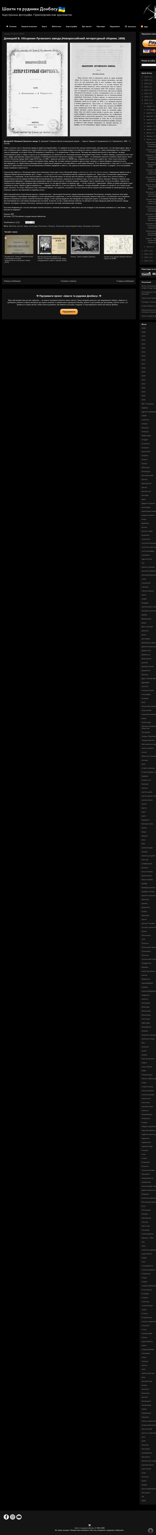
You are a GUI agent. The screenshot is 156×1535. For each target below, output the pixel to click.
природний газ (147, 1178)
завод (26, 226)
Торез (144, 1357)
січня (148, 247)
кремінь (145, 903)
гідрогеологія (147, 559)
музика (144, 1055)
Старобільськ (147, 1317)
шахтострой (146, 1469)
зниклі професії (148, 748)
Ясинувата (146, 1493)
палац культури (148, 1091)
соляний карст (147, 1306)
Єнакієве (145, 698)
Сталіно (145, 1313)
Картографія (71, 26)
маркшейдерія (147, 983)
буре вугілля (146, 483)
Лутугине (145, 955)
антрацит (145, 448)
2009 (144, 332)
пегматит (145, 1110)
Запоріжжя (146, 732)
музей (144, 1051)
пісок (144, 1154)
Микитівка (145, 1007)
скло (143, 1262)
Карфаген (146, 820)
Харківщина (146, 1413)
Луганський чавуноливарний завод (69, 226)
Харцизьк (145, 1417)
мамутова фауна (148, 971)
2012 (144, 344)
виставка (145, 495)
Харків (144, 1409)
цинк (143, 1437)
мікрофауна (146, 1027)
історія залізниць (148, 768)
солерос (145, 1298)
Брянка (144, 479)
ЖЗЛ (143, 702)
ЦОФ (144, 1441)
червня (149, 126)
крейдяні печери (148, 891)
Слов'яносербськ (148, 1270)
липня (149, 123)
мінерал (145, 1031)
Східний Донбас (148, 1349)
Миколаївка (146, 1011)
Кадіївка (145, 776)
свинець (145, 1222)
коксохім (145, 860)
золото (144, 752)
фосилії (145, 1397)
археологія (146, 451)
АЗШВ (144, 416)
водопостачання (148, 515)
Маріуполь (146, 979)
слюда (144, 1278)
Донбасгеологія (148, 666)
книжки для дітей (148, 856)
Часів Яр (145, 1445)
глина (144, 579)
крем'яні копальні (149, 895)
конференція (147, 864)
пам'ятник (146, 1102)
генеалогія (146, 539)
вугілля (20, 226)
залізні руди (33, 226)
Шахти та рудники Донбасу (30, 9)
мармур (145, 987)
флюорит (145, 1389)
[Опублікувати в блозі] (29, 222)
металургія (96, 226)
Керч (143, 840)
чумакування (147, 1453)
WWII (144, 1501)
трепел (144, 1365)
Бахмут (144, 463)
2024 (146, 83)
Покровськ (146, 1162)
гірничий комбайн (149, 571)
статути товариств (149, 1321)
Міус (143, 1043)
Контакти (132, 27)
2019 (146, 100)
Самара (145, 1214)
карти (144, 816)
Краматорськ (147, 876)
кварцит (145, 836)
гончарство (146, 583)
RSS (146, 27)
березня (149, 136)
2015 (146, 257)
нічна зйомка (147, 1067)
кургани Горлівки (148, 923)
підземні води (147, 1146)
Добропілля (146, 651)
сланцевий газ (147, 1266)
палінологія (146, 1098)
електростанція (148, 690)
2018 (146, 103)
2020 (146, 97)
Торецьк (145, 1361)
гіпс (143, 563)
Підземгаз (145, 1138)
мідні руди (146, 1023)
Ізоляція (145, 760)
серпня (149, 120)
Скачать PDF (9, 214)
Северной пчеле (52, 174)
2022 (146, 90)
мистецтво (146, 1019)
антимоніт (146, 444)
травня (149, 129)
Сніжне (144, 1282)
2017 (146, 251)
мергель (145, 999)
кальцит (145, 788)
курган (144, 919)
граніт (144, 595)
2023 (146, 87)
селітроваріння (148, 1234)
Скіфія (144, 1258)
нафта (144, 1063)
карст (144, 812)
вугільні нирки (147, 531)
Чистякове (146, 1449)
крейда (144, 883)
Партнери (101, 26)
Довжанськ (146, 655)
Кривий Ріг (146, 907)
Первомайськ (147, 1114)
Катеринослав (147, 824)
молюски (145, 1047)
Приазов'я (146, 1174)
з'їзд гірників (146, 710)
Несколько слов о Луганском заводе (93, 172)
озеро (144, 1083)
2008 (144, 328)
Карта (44, 26)
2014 (146, 261)
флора (144, 1385)
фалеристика (147, 1381)
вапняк (144, 487)
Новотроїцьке (147, 1075)
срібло (144, 1310)
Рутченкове (146, 1210)
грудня (149, 106)
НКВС (144, 1071)
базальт (145, 459)
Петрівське (146, 1118)
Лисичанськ (43, 226)
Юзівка (144, 1485)
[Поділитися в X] (31, 222)
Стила (144, 1329)
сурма (144, 1345)
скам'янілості (147, 1254)
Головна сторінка (68, 281)
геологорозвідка (148, 551)
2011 (143, 340)
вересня (149, 116)
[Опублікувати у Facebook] (33, 222)
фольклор (146, 1393)
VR (143, 1497)
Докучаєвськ (146, 659)
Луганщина (87, 226)
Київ (143, 844)
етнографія (146, 694)
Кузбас (144, 911)
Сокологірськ (147, 1290)
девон (144, 623)
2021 (146, 93)
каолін (144, 804)
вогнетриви (146, 507)
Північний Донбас (149, 1130)
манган (144, 975)
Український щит (148, 1373)
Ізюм (143, 764)
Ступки (144, 1337)
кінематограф (147, 848)
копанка (145, 868)
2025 (146, 80)
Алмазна (145, 428)
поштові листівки (148, 1170)
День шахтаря (147, 627)
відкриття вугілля (148, 503)
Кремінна (145, 899)
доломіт (145, 663)
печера (144, 1122)
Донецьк (145, 674)
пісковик (145, 1150)
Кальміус (145, 784)
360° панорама (148, 404)
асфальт (145, 455)
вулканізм (145, 535)
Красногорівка (147, 879)
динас (144, 635)
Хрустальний (147, 1429)
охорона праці (147, 1087)
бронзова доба (147, 475)
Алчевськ (145, 432)
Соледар (145, 1294)
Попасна (145, 1166)
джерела (145, 631)
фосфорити (146, 1401)
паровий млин (147, 1106)
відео (144, 499)
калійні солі (146, 780)
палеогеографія (148, 1095)
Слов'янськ (146, 1274)
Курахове (145, 915)
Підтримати (115, 26)
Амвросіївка (146, 436)
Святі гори (146, 1226)
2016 (146, 254)
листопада (150, 110)
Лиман (144, 931)
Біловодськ (146, 471)
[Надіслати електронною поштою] (26, 222)
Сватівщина (146, 1218)
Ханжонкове (146, 1405)
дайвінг (144, 615)
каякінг (144, 828)
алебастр (145, 420)
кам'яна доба (147, 792)
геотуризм (146, 555)
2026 (146, 77)
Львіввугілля (146, 963)
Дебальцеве (146, 619)
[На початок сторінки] (151, 1531)
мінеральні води (148, 1039)
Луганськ (51, 226)
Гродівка (145, 603)
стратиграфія (147, 1333)
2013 (144, 348)
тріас (144, 1369)
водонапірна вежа (149, 511)
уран (143, 1377)
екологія (145, 686)
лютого (149, 139)
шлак (144, 1473)
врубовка (145, 523)
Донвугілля (146, 670)
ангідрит (145, 440)
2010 (144, 336)
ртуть (144, 1206)
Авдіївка (145, 408)
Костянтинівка (147, 872)
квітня (148, 133)
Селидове (146, 1230)
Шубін (144, 1481)
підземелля (146, 1142)
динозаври (146, 639)
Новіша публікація (12, 281)
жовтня (149, 113)
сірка (144, 1246)
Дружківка (145, 682)
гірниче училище (148, 567)
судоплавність (147, 1341)
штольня (145, 1477)
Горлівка (145, 587)
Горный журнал (148, 591)
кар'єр (144, 808)
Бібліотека (56, 26)
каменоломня (147, 800)
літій (143, 939)
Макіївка (145, 967)
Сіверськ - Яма (147, 1238)
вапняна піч (146, 491)
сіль (143, 1242)
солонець (145, 1302)
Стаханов (145, 1325)
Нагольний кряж (148, 1059)
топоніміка (146, 1353)
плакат (144, 1158)
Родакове (145, 1194)
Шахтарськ (146, 1457)
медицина (146, 995)
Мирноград (146, 1015)
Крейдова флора (148, 887)
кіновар (144, 852)
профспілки (146, 1182)
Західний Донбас (148, 740)
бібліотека (12, 226)
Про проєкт (87, 26)
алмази (144, 424)
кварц (144, 832)
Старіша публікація (125, 281)
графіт (144, 599)
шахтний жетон (148, 1465)
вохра (144, 519)
